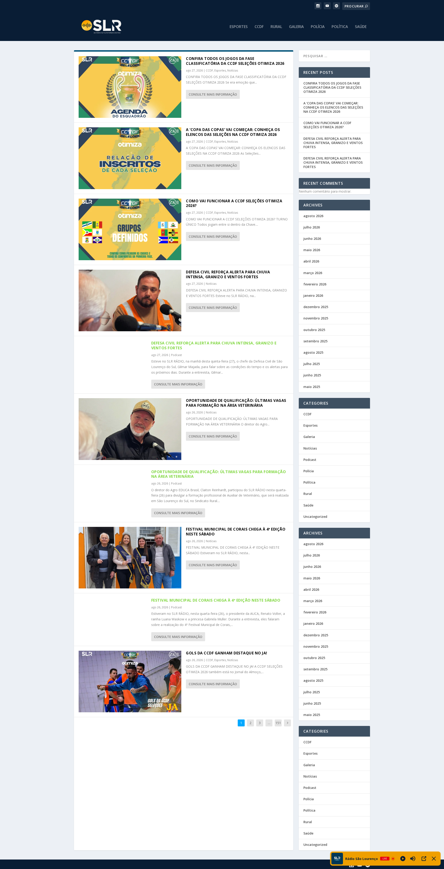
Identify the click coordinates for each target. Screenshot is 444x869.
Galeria (296, 27)
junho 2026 (312, 238)
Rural (276, 27)
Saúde (361, 27)
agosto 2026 (313, 216)
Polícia (318, 27)
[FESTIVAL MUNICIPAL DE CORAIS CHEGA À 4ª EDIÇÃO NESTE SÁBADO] (130, 557)
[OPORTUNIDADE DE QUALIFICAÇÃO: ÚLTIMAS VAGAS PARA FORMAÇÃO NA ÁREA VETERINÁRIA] (130, 429)
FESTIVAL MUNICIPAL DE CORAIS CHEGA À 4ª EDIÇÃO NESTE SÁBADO (235, 532)
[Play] (403, 858)
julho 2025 (311, 364)
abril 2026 (311, 261)
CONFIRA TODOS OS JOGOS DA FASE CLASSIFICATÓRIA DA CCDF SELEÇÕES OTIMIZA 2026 (235, 61)
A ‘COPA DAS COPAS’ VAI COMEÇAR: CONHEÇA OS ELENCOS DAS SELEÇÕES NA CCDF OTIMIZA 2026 (233, 132)
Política (340, 27)
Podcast (176, 355)
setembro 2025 (315, 341)
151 (278, 723)
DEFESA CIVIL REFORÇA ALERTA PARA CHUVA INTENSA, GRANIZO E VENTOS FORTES (228, 274)
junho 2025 (312, 375)
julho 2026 (311, 227)
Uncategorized (315, 516)
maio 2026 (311, 250)
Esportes (239, 27)
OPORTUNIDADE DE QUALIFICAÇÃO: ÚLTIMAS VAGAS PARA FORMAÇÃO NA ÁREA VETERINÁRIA (236, 403)
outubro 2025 (314, 330)
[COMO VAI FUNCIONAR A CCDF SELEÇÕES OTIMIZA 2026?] (130, 229)
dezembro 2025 (315, 307)
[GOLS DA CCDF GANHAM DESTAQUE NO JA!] (130, 681)
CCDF (259, 27)
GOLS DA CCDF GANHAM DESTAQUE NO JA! (226, 653)
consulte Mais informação (213, 94)
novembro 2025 (315, 318)
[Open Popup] (424, 858)
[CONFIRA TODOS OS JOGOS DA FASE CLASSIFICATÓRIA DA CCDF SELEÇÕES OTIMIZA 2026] (130, 87)
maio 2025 (311, 386)
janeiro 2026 (313, 295)
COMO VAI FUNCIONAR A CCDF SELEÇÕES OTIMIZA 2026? (234, 203)
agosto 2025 (313, 352)
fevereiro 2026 (314, 284)
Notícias (232, 70)
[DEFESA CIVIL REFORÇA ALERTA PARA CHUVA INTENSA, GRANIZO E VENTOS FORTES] (130, 300)
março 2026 (312, 273)
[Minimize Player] (434, 858)
